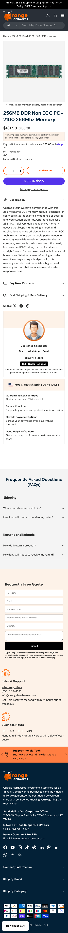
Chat (21, 351)
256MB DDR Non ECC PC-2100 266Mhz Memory (34, 36)
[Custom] (5, 854)
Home (6, 36)
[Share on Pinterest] (27, 306)
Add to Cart (45, 170)
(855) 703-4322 (34, 358)
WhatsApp (34, 351)
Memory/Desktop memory (17, 159)
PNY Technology (11, 151)
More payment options (34, 189)
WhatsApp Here (12, 687)
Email (46, 351)
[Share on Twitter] (14, 306)
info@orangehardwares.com (19, 695)
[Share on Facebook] (21, 306)
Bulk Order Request (34, 364)
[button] (55, 15)
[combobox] (34, 25)
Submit (34, 646)
